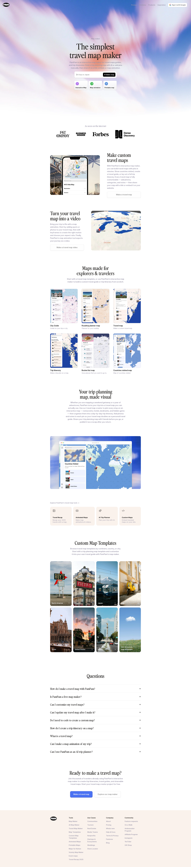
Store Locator (92, 849)
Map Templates (75, 832)
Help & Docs (110, 832)
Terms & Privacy (112, 836)
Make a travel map (124, 194)
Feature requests (131, 821)
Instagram (128, 838)
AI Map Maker (74, 825)
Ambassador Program (130, 829)
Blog (108, 843)
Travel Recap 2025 (76, 859)
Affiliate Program (131, 834)
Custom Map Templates (73, 837)
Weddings (91, 845)
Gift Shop (128, 845)
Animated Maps (75, 842)
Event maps (73, 856)
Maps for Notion (75, 849)
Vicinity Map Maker (76, 852)
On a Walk (128, 825)
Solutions (142, 5)
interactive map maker (130, 166)
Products (151, 5)
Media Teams (92, 832)
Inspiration (162, 5)
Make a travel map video (67, 247)
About (108, 821)
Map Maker (73, 821)
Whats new (110, 828)
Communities (92, 821)
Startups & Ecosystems (92, 840)
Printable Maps (74, 845)
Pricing (133, 5)
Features (109, 839)
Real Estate (91, 828)
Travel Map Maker (76, 828)
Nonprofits (91, 836)
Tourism (90, 825)
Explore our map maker (108, 794)
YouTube (128, 842)
